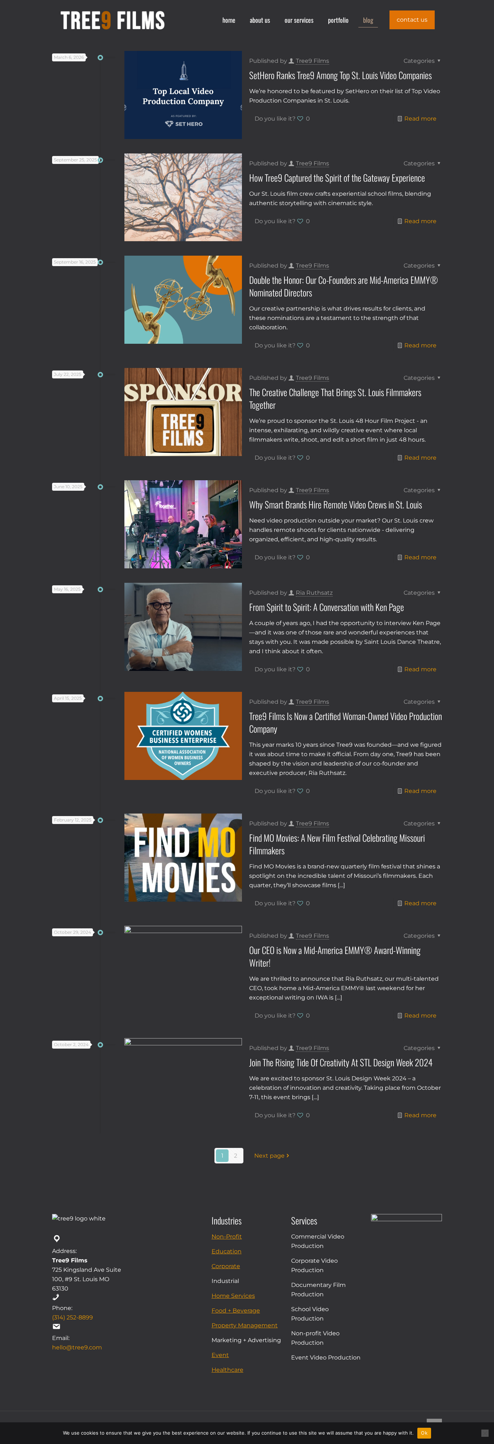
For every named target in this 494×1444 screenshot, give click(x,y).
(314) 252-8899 (72, 1317)
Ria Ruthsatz (314, 592)
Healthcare (227, 1369)
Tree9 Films (312, 60)
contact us (412, 19)
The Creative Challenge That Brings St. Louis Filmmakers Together (335, 398)
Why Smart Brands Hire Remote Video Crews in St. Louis (335, 504)
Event (220, 1355)
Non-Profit (227, 1236)
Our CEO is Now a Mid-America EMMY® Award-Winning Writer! (335, 956)
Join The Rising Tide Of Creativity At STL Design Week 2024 (341, 1062)
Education (227, 1251)
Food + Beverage (236, 1310)
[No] (485, 1433)
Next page (269, 1155)
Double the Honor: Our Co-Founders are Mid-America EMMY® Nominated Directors (343, 286)
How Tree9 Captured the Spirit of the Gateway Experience (337, 177)
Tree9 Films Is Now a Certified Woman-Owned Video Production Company (345, 722)
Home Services (233, 1295)
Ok (424, 1433)
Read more (420, 118)
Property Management (245, 1325)
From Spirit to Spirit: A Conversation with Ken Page (326, 606)
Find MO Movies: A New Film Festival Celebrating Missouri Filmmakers (337, 844)
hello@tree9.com (77, 1347)
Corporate (226, 1266)
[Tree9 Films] (112, 20)
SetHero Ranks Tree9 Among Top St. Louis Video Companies (340, 75)
